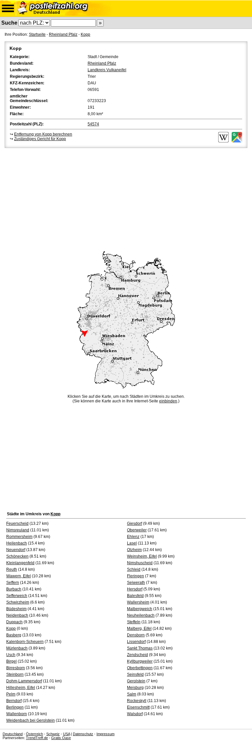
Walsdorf (135, 714)
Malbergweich (139, 609)
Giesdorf (134, 523)
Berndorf (14, 700)
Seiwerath (136, 582)
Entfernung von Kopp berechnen (43, 134)
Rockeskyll (136, 700)
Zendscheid (137, 654)
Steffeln (133, 622)
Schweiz (53, 734)
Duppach (14, 622)
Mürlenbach (17, 648)
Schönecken (17, 556)
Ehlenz (133, 536)
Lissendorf (136, 641)
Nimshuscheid (140, 563)
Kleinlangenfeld (20, 563)
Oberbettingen (140, 668)
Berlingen (15, 707)
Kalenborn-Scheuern (25, 641)
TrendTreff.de (37, 738)
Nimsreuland (17, 530)
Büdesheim (16, 609)
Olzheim (134, 549)
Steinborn (15, 674)
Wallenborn (16, 714)
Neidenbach (17, 615)
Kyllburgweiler (140, 661)
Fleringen (135, 576)
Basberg (13, 635)
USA (66, 734)
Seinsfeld (135, 674)
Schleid (133, 569)
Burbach (13, 589)
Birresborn (15, 668)
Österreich (34, 734)
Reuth (11, 569)
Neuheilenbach (141, 615)
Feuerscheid (17, 523)
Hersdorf (134, 589)
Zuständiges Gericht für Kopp (40, 139)
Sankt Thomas (140, 648)
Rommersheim (19, 536)
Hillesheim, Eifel (20, 687)
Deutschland (13, 734)
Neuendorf (15, 549)
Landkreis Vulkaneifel (107, 70)
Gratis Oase (61, 738)
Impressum (105, 734)
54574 (93, 124)
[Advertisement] (126, 199)
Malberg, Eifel (139, 628)
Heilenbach (16, 543)
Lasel (132, 543)
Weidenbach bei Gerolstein (30, 720)
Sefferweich (16, 595)
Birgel (11, 661)
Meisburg (135, 687)
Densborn (136, 635)
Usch (10, 654)
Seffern (12, 582)
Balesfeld (135, 595)
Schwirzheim (17, 602)
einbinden (168, 401)
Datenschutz (83, 734)
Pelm (10, 694)
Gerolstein (136, 681)
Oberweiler (137, 530)
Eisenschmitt (138, 707)
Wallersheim (138, 602)
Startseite (37, 34)
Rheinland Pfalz (63, 34)
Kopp (85, 34)
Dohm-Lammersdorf (24, 681)
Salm (131, 694)
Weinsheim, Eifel (142, 556)
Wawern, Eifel (18, 576)
